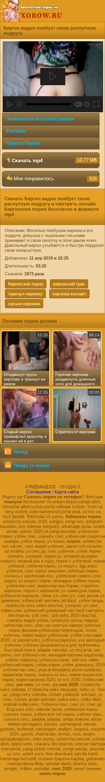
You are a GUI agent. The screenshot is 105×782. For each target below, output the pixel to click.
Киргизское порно (25, 283)
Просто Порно (23, 143)
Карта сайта (67, 491)
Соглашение (38, 491)
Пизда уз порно (31, 465)
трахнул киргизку (25, 293)
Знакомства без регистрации (40, 118)
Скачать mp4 (53, 160)
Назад (20, 451)
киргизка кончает (69, 293)
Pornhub (16, 130)
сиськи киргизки (24, 303)
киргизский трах (69, 283)
